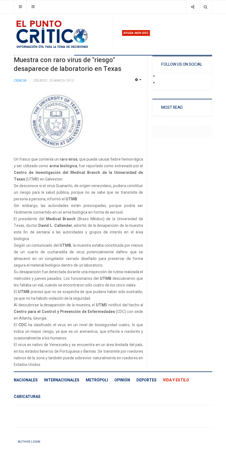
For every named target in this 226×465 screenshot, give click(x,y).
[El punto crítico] (61, 34)
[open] (20, 6)
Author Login (29, 441)
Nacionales (26, 380)
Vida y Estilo (176, 380)
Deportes (146, 380)
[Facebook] (161, 76)
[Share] (192, 6)
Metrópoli (97, 380)
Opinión (122, 380)
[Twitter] (161, 83)
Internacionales (61, 380)
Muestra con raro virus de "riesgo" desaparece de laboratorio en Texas (67, 64)
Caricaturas (27, 397)
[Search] (205, 6)
